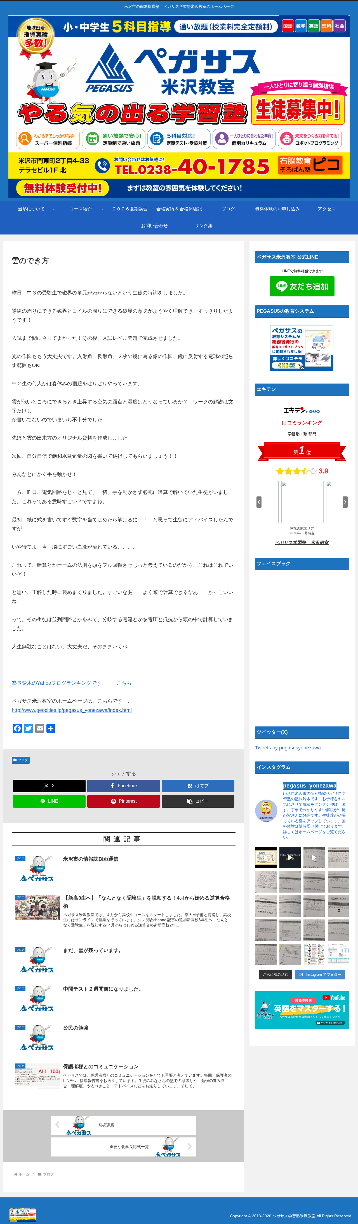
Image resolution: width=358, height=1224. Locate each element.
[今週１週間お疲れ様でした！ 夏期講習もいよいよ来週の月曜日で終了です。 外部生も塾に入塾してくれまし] (314, 857)
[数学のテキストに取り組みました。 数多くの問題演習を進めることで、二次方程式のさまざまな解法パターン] (338, 882)
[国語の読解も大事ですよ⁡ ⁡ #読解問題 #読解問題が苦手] (290, 954)
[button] (198, 801)
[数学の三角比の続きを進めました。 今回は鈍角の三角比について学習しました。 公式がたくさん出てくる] (314, 906)
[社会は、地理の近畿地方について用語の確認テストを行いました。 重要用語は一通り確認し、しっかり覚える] (266, 930)
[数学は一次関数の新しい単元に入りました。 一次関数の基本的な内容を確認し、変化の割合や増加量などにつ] (290, 906)
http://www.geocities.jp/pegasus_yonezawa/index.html (72, 710)
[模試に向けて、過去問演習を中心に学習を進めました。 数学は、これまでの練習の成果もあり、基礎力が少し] (290, 930)
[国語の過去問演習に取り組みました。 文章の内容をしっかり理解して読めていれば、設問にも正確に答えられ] (290, 882)
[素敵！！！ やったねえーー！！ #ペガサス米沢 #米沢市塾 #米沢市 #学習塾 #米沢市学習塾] (338, 906)
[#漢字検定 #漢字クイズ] (290, 857)
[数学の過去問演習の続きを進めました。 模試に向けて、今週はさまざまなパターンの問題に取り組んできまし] (266, 906)
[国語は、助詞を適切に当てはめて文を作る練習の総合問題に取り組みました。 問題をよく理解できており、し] (266, 882)
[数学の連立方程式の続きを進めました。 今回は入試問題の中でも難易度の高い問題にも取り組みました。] (314, 930)
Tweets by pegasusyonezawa (288, 748)
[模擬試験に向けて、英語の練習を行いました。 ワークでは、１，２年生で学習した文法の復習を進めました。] (338, 930)
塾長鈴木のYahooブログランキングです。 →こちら (72, 683)
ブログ (23, 760)
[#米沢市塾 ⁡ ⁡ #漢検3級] (266, 857)
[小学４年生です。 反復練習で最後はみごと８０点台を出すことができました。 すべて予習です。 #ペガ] (338, 954)
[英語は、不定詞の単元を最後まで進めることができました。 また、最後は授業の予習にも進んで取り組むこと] (338, 857)
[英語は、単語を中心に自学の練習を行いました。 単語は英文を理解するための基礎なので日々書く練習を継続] (314, 882)
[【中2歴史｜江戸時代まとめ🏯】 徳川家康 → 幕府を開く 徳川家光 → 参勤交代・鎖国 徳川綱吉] (314, 954)
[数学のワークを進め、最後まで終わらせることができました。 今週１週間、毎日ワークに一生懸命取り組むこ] (266, 954)
